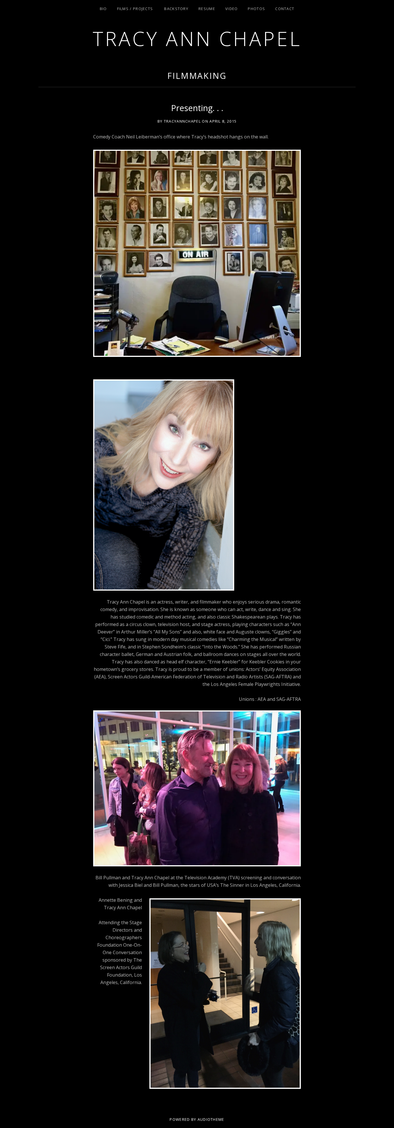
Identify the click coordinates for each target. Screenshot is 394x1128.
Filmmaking (197, 75)
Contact (284, 8)
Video (231, 8)
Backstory (176, 8)
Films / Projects (135, 8)
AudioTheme (211, 1119)
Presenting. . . (197, 107)
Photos (256, 8)
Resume (206, 8)
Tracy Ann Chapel (197, 38)
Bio (103, 8)
